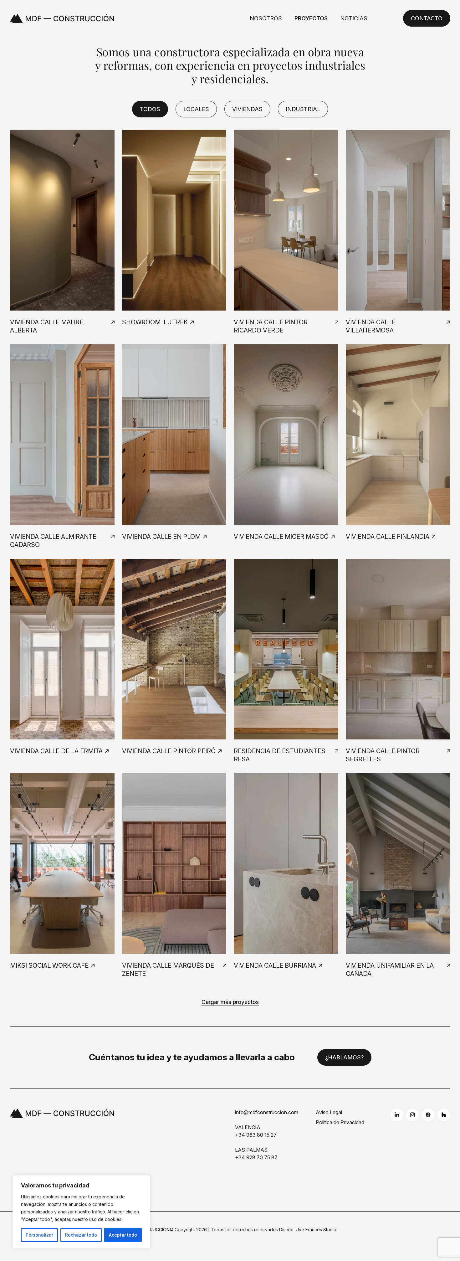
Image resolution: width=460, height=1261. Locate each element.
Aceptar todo (123, 1235)
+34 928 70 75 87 (256, 1157)
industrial (303, 109)
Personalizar (39, 1235)
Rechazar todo (81, 1235)
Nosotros (266, 18)
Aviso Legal (329, 1112)
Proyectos (311, 18)
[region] (81, 1211)
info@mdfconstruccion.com (266, 1112)
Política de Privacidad (340, 1122)
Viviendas (247, 109)
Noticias (353, 18)
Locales (196, 109)
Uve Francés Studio (316, 1229)
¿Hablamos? (344, 1057)
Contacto (426, 18)
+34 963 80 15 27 (256, 1135)
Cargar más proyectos (230, 1002)
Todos (150, 109)
